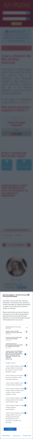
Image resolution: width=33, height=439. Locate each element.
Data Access (16, 435)
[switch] (25, 332)
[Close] (29, 295)
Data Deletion (6, 435)
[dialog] (16, 365)
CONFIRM (10, 429)
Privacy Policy (27, 435)
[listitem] (16, 327)
